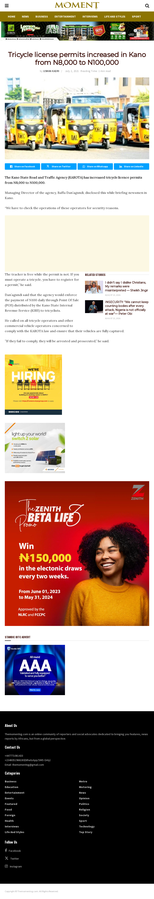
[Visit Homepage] (77, 6)
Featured (11, 804)
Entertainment (65, 16)
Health (9, 821)
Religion (84, 809)
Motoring (85, 787)
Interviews (90, 16)
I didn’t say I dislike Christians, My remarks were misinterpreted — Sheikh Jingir (126, 286)
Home (11, 16)
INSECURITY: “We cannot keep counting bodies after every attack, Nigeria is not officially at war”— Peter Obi (127, 308)
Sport (136, 16)
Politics (84, 804)
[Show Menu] (7, 5)
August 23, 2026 (113, 295)
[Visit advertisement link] (77, 31)
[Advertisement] (77, 243)
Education (11, 787)
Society (84, 815)
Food (8, 809)
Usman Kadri (51, 71)
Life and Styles (114, 16)
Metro (83, 781)
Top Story (85, 832)
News (25, 16)
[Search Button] (147, 5)
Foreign (10, 815)
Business (41, 16)
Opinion (84, 798)
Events (9, 798)
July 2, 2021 (72, 71)
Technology (86, 826)
